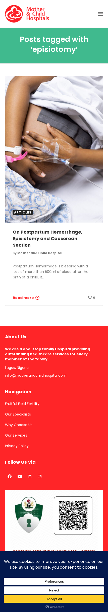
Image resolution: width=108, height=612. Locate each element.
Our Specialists (18, 414)
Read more (23, 297)
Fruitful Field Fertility (22, 403)
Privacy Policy (17, 445)
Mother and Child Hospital (39, 253)
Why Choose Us (18, 424)
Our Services (16, 435)
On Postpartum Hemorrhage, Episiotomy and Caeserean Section (47, 238)
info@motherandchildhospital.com (36, 375)
